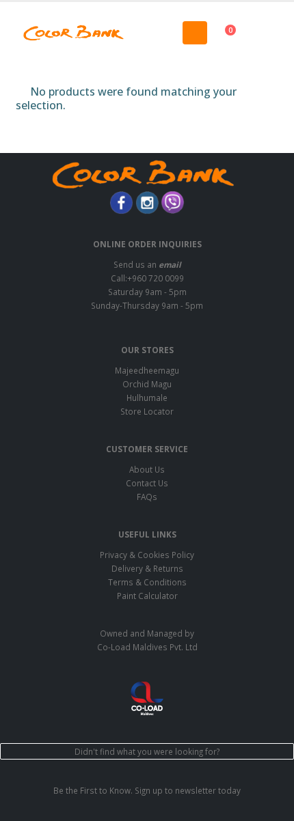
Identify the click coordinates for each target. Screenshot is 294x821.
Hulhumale (147, 397)
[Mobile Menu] (195, 32)
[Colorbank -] (73, 32)
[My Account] (269, 33)
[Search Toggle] (147, 32)
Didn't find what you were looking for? (147, 751)
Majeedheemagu (147, 370)
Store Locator (147, 411)
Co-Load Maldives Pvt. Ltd (147, 646)
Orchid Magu (147, 383)
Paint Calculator (147, 595)
